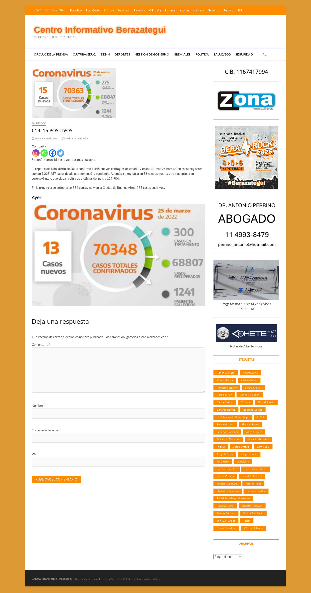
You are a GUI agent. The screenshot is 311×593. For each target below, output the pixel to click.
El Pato (241, 10)
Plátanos (170, 10)
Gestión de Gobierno (152, 54)
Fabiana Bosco (250, 424)
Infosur (221, 446)
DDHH (105, 54)
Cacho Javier (224, 394)
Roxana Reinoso (226, 513)
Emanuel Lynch (225, 424)
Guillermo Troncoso (228, 439)
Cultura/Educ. (84, 54)
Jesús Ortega (241, 446)
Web (35, 454)
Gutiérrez (214, 10)
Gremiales (182, 54)
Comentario (41, 344)
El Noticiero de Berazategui (233, 417)
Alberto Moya (225, 380)
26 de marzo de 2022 (46, 138)
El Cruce (109, 10)
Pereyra (228, 10)
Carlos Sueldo (225, 402)
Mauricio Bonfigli (252, 476)
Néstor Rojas (253, 483)
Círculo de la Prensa (51, 54)
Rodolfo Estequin (252, 505)
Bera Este (76, 10)
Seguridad (244, 54)
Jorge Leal (263, 446)
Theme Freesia (99, 579)
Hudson (184, 10)
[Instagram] (36, 153)
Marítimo (198, 10)
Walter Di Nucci (253, 528)
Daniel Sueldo (266, 402)
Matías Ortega (225, 476)
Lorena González (227, 469)
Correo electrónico (46, 430)
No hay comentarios (76, 138)
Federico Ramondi (227, 431)
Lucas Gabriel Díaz (256, 469)
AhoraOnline (250, 372)
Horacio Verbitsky (258, 439)
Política (202, 54)
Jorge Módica (225, 454)
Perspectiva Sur (256, 491)
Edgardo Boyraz (226, 409)
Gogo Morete (254, 431)
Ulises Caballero (226, 528)
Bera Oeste (93, 10)
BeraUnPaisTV (253, 387)
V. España (155, 10)
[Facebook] (52, 153)
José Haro (223, 461)
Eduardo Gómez (252, 409)
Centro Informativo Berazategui (100, 30)
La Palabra (243, 461)
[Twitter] (60, 153)
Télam (246, 520)
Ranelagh (139, 10)
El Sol (260, 417)
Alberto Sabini (249, 380)
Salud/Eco (222, 54)
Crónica (245, 402)
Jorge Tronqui (249, 454)
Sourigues (124, 10)
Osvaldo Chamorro (228, 491)
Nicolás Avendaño (227, 483)
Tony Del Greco (226, 520)
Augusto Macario (227, 387)
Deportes (122, 54)
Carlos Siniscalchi (250, 394)
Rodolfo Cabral (225, 505)
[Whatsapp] (44, 153)
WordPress (115, 579)
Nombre (38, 405)
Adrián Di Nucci (226, 372)
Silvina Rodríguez (253, 513)
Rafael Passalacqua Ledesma (233, 498)
